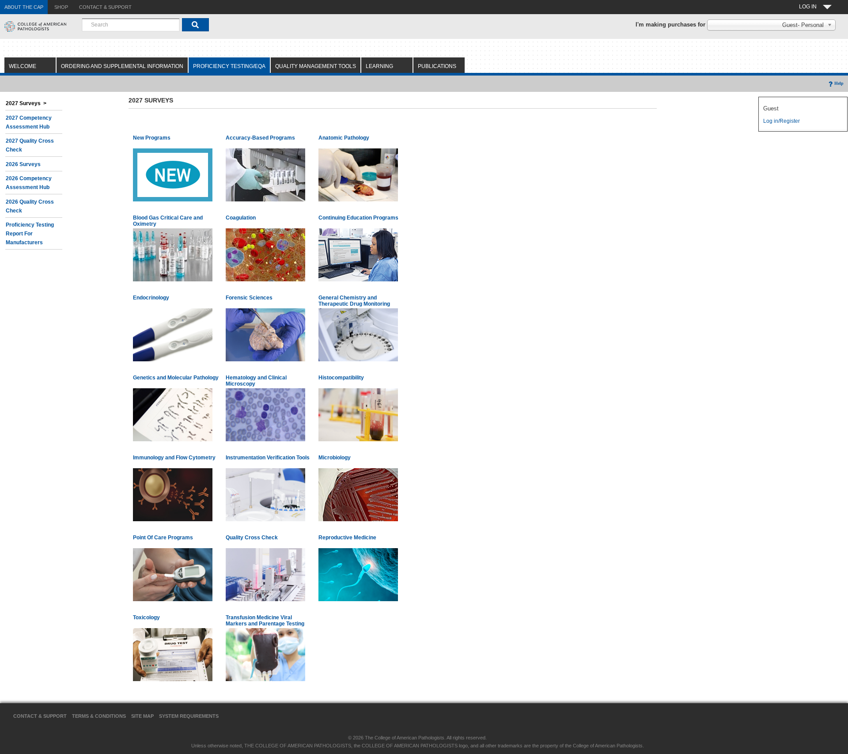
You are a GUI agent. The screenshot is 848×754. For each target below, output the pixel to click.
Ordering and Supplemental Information (122, 66)
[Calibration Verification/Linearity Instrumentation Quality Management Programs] (265, 494)
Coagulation (241, 218)
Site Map (142, 716)
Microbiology (334, 458)
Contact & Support (40, 716)
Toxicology (146, 617)
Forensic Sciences (249, 298)
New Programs (151, 138)
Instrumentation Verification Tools (268, 458)
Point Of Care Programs (163, 537)
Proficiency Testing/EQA (229, 66)
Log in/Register (781, 121)
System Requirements (189, 716)
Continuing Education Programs (358, 218)
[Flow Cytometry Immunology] (172, 494)
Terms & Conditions (99, 716)
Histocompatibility (341, 378)
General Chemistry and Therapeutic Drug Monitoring (354, 301)
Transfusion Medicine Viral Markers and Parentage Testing (265, 620)
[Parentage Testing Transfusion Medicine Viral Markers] (265, 654)
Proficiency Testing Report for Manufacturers (30, 234)
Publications (437, 66)
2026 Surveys (23, 164)
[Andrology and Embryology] (358, 574)
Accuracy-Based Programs (260, 138)
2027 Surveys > (26, 103)
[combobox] (131, 24)
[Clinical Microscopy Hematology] (265, 414)
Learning (379, 66)
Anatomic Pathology (343, 138)
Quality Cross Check (252, 537)
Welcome (22, 66)
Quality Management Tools (315, 66)
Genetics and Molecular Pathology (176, 378)
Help (839, 83)
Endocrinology (151, 298)
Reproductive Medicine (347, 537)
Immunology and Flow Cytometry (174, 458)
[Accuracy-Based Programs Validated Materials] (265, 174)
